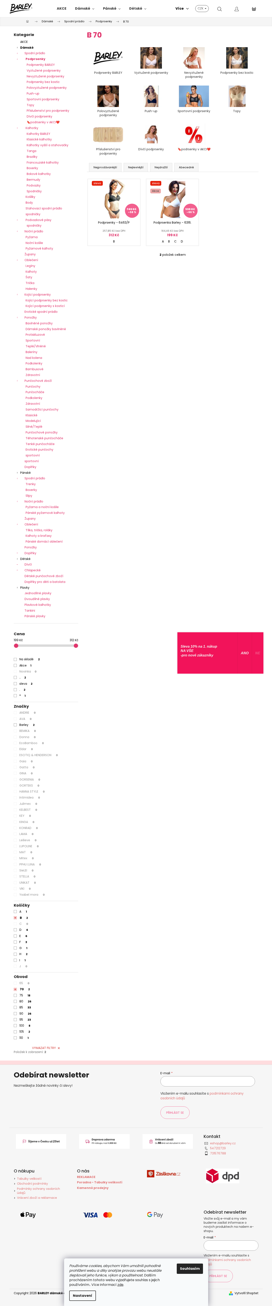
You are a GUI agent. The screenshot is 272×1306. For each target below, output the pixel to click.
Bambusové (34, 369)
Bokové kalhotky (39, 174)
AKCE (24, 42)
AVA (25, 719)
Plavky (24, 587)
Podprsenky (35, 59)
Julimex (28, 804)
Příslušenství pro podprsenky (48, 110)
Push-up (33, 93)
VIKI (25, 888)
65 (24, 983)
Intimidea (29, 797)
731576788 (218, 1153)
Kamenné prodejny (93, 1188)
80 (25, 1001)
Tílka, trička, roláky (39, 530)
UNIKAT (27, 882)
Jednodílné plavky (38, 593)
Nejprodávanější (105, 167)
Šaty (29, 277)
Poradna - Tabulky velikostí (99, 1182)
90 (25, 1013)
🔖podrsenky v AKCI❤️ (43, 122)
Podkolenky (34, 363)
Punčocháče (35, 392)
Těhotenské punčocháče (44, 438)
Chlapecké (33, 570)
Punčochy (33, 386)
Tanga (31, 151)
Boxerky (32, 168)
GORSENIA (29, 779)
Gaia (26, 761)
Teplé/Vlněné (36, 346)
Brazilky (32, 157)
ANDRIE (27, 712)
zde (120, 1284)
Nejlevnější (135, 167)
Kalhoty (31, 271)
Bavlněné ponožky (39, 323)
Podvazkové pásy (38, 220)
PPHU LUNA (30, 864)
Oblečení (31, 260)
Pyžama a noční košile (42, 507)
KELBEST (28, 810)
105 (24, 1031)
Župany (30, 254)
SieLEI (26, 870)
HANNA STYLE (32, 791)
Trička (30, 283)
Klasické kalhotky (39, 139)
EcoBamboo (31, 743)
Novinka (28, 671)
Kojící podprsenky (38, 294)
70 (25, 989)
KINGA (26, 822)
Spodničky (34, 191)
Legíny (30, 266)
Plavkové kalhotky (38, 605)
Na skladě (29, 659)
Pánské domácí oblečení (44, 541)
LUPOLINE (29, 846)
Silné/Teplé (34, 426)
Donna (27, 737)
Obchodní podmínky (32, 1183)
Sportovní (33, 340)
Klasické (31, 415)
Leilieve (28, 840)
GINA (26, 773)
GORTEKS (29, 785)
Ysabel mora (32, 894)
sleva (25, 684)
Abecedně (186, 167)
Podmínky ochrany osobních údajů (38, 1191)
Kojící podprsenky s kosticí (45, 306)
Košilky (30, 197)
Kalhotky (32, 128)
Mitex (26, 858)
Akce (25, 665)
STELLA (27, 876)
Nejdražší (161, 167)
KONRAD (28, 828)
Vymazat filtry (44, 1048)
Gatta (27, 767)
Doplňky (30, 467)
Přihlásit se (175, 1112)
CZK (201, 8)
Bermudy (33, 180)
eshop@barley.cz (223, 1143)
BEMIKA (27, 731)
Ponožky (31, 317)
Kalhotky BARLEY (38, 134)
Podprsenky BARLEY (41, 65)
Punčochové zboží (38, 381)
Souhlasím (190, 1268)
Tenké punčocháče (40, 444)
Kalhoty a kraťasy (39, 536)
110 (24, 1038)
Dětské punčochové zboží (44, 576)
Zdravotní (33, 375)
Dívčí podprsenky (39, 116)
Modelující (33, 421)
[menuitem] (61, 8)
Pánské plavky (35, 616)
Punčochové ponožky (42, 432)
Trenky (31, 484)
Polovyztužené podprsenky (47, 88)
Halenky (31, 289)
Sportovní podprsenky (43, 99)
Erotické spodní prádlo (41, 312)
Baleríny (31, 352)
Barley (27, 725)
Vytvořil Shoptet (246, 1293)
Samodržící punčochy (42, 409)
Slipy (29, 496)
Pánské (25, 473)
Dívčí (28, 564)
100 (24, 1025)
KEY (25, 816)
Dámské (27, 47)
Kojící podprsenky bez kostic (47, 300)
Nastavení (82, 1295)
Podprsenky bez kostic (43, 82)
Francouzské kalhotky (43, 162)
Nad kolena (34, 358)
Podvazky (34, 185)
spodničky (33, 214)
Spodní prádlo (35, 53)
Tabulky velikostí (29, 1179)
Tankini (30, 610)
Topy (30, 105)
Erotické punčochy (39, 449)
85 (25, 1007)
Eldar (26, 749)
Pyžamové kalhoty (39, 248)
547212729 (218, 1148)
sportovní (33, 455)
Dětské (25, 559)
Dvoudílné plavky (37, 599)
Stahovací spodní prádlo (44, 208)
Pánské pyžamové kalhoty (45, 513)
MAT (25, 852)
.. (22, 677)
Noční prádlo (34, 231)
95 (25, 1019)
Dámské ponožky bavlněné (46, 329)
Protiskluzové (35, 335)
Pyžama (32, 237)
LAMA (26, 834)
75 (24, 995)
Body (29, 202)
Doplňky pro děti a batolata (45, 582)
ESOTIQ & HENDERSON (38, 755)
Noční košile (34, 243)
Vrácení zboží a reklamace (37, 1198)
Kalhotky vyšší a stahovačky (47, 145)
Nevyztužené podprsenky (45, 76)
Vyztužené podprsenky (44, 70)
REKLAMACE (86, 1177)
